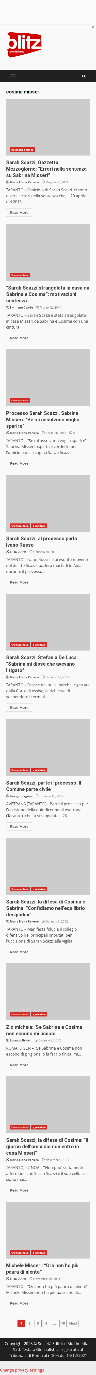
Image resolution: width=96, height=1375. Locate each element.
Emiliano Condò (21, 307)
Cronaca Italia (20, 275)
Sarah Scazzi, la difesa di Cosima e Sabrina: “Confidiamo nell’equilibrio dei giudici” (48, 866)
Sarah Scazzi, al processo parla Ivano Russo (48, 503)
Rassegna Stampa (22, 149)
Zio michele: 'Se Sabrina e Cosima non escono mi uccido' (48, 991)
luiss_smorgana (21, 796)
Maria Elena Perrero (24, 182)
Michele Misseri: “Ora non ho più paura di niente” (48, 1230)
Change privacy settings (22, 1370)
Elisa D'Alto (18, 552)
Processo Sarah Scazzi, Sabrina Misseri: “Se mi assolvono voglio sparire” (48, 377)
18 (63, 1323)
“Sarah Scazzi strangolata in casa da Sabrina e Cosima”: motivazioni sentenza (48, 252)
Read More (19, 212)
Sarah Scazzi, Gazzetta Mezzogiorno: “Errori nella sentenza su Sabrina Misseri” (48, 127)
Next (73, 1323)
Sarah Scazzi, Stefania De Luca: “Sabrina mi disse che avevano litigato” (48, 622)
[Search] (83, 76)
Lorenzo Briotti (21, 1040)
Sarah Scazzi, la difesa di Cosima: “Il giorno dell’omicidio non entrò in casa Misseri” (48, 1104)
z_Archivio (39, 525)
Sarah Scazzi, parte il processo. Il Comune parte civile (48, 747)
